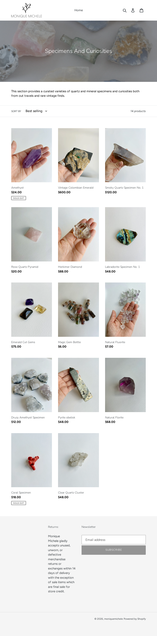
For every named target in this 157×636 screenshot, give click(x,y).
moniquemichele (113, 618)
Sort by (16, 111)
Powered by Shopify (135, 618)
